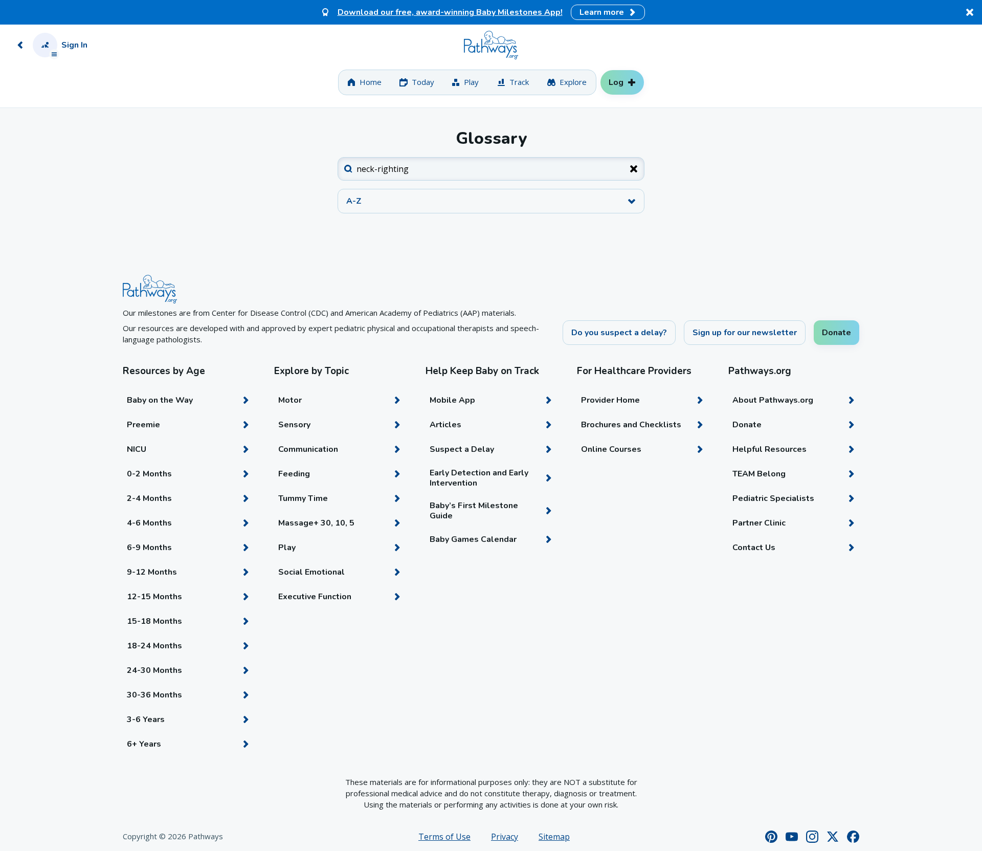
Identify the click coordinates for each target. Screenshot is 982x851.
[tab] (364, 82)
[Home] (491, 45)
